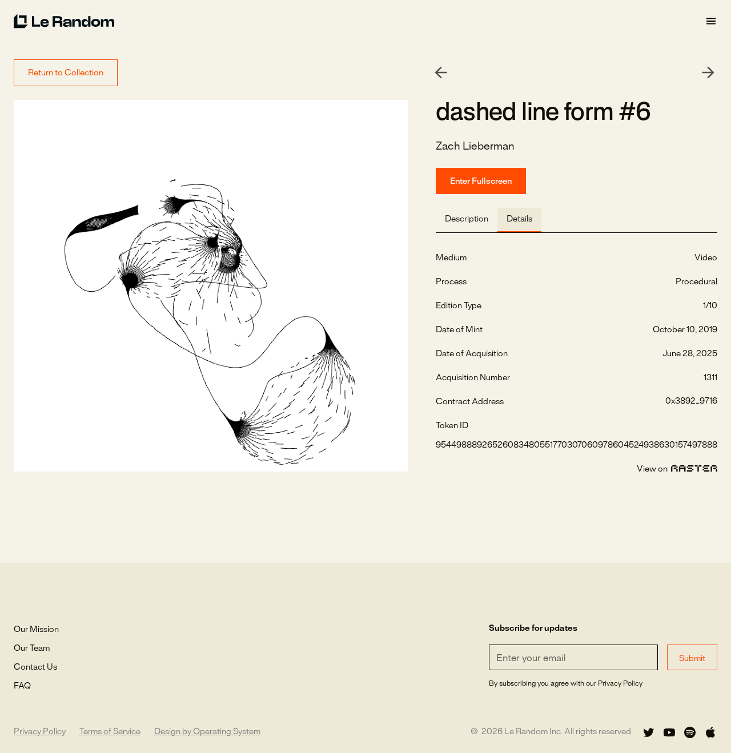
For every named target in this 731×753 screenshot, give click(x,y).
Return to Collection (65, 73)
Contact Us (35, 667)
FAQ (22, 686)
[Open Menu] (711, 21)
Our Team (32, 649)
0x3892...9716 (691, 401)
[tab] (466, 220)
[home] (359, 21)
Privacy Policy (40, 732)
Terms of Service (109, 732)
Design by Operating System (207, 732)
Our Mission (36, 630)
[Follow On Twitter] (649, 732)
